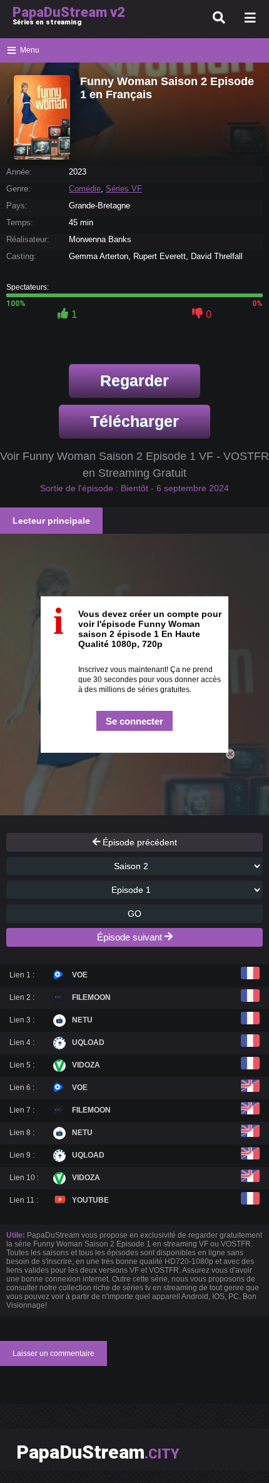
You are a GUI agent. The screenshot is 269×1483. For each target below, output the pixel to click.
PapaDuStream (98, 1452)
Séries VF (124, 188)
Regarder (134, 380)
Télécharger (134, 421)
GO (134, 914)
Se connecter (134, 721)
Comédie (85, 188)
